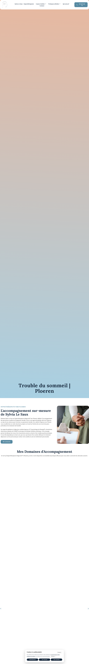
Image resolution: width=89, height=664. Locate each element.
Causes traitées (40, 4)
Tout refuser (44, 659)
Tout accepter (57, 659)
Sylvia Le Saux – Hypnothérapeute (24, 4)
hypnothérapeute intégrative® (22, 418)
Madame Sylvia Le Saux (7, 418)
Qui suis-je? (66, 4)
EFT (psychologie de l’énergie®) (37, 429)
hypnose (26, 429)
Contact (42, 6)
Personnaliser (32, 659)
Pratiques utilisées (53, 4)
